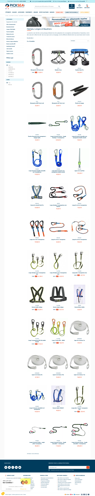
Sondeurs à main (9, 53)
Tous (9, 65)
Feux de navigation (10, 31)
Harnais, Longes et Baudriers (12, 41)
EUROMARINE (11, 69)
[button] (60, 12)
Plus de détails (37, 76)
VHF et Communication (10, 24)
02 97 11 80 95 (23, 1)
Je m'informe (9, 489)
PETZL (10, 70)
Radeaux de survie (10, 34)
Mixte (10, 84)
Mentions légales (8, 494)
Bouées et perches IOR (10, 43)
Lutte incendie (9, 48)
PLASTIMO (11, 72)
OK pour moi (23, 489)
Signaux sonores (9, 51)
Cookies (24, 494)
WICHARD (10, 76)
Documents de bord (10, 26)
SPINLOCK (11, 74)
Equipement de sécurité (11, 22)
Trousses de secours (10, 36)
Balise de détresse (10, 39)
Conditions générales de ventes (17, 494)
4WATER (10, 67)
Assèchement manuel (10, 46)
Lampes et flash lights (10, 29)
